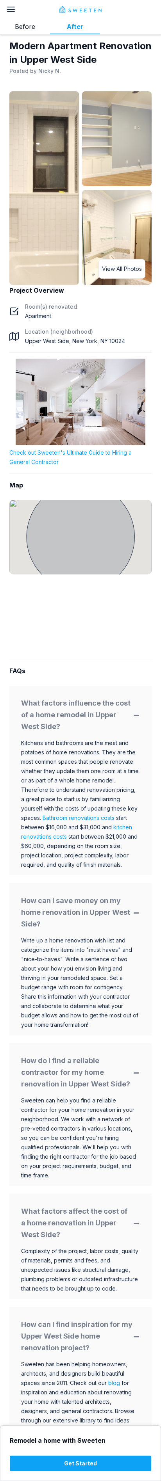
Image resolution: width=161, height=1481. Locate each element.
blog (114, 1383)
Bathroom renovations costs (78, 817)
